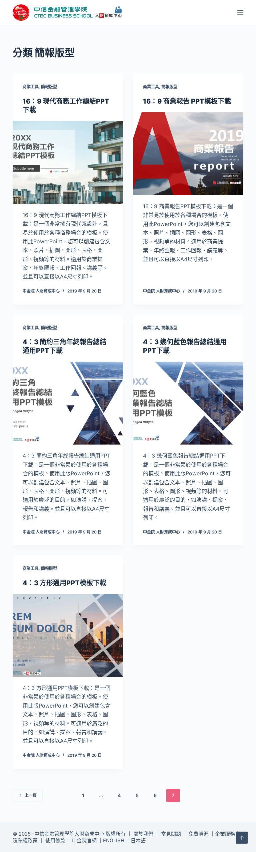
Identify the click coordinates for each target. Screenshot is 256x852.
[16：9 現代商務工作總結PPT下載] (68, 162)
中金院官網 (84, 840)
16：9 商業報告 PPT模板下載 (187, 101)
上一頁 (31, 795)
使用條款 (55, 840)
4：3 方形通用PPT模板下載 (64, 583)
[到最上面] (242, 838)
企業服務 (225, 834)
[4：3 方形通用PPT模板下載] (68, 635)
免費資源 (199, 834)
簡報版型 (49, 86)
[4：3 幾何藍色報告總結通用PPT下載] (188, 403)
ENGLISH (113, 840)
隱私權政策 (25, 840)
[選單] (240, 13)
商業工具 (31, 86)
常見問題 (171, 834)
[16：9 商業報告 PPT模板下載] (188, 153)
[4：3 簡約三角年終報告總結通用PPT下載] (68, 403)
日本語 (138, 840)
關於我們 (143, 834)
